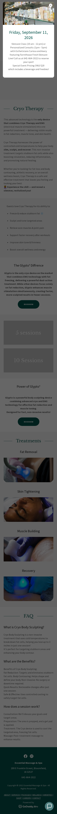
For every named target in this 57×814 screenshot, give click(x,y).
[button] (49, 806)
